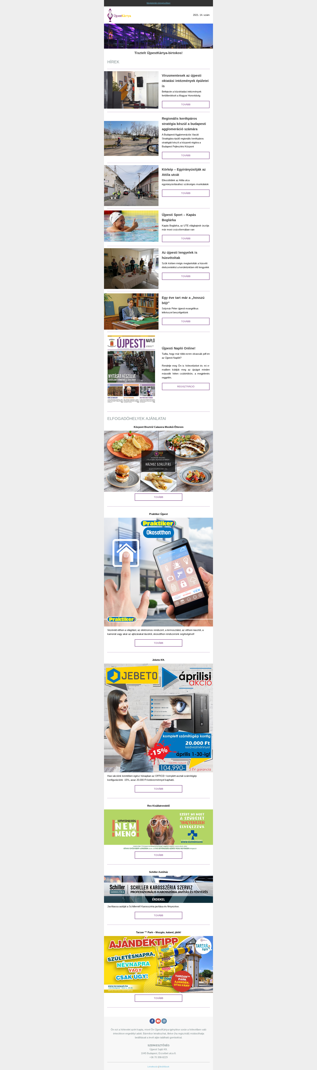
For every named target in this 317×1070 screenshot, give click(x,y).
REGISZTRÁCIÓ (185, 386)
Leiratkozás (152, 1067)
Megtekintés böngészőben (158, 3)
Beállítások (164, 1067)
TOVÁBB (185, 104)
